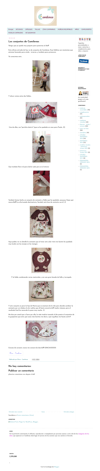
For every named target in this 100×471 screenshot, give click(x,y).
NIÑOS (77, 29)
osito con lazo (84, 128)
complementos (84, 112)
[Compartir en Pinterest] (38, 359)
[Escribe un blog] (34, 359)
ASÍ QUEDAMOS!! (30, 33)
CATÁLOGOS (28, 29)
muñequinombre (85, 116)
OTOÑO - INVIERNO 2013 (83, 156)
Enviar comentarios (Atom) (25, 415)
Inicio (43, 412)
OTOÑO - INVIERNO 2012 (83, 136)
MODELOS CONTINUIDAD (15, 33)
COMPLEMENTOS (86, 29)
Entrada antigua (69, 412)
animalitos (83, 132)
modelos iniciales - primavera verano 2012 (85, 146)
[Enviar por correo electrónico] (33, 359)
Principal (10, 29)
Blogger (56, 467)
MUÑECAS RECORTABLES (65, 29)
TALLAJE (37, 29)
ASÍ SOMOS (19, 29)
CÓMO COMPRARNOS (49, 29)
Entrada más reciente (15, 412)
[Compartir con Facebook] (37, 359)
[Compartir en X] (35, 359)
